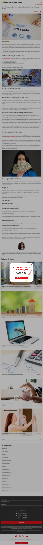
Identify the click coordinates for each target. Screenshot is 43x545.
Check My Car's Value (21, 277)
